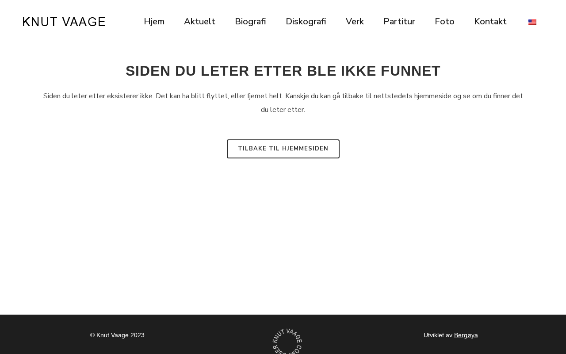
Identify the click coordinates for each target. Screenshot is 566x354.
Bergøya (466, 335)
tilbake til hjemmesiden (283, 149)
